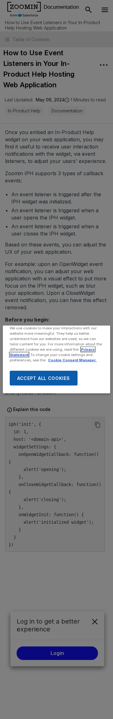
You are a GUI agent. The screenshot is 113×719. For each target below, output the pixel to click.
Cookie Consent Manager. (72, 360)
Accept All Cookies (43, 378)
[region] (56, 359)
